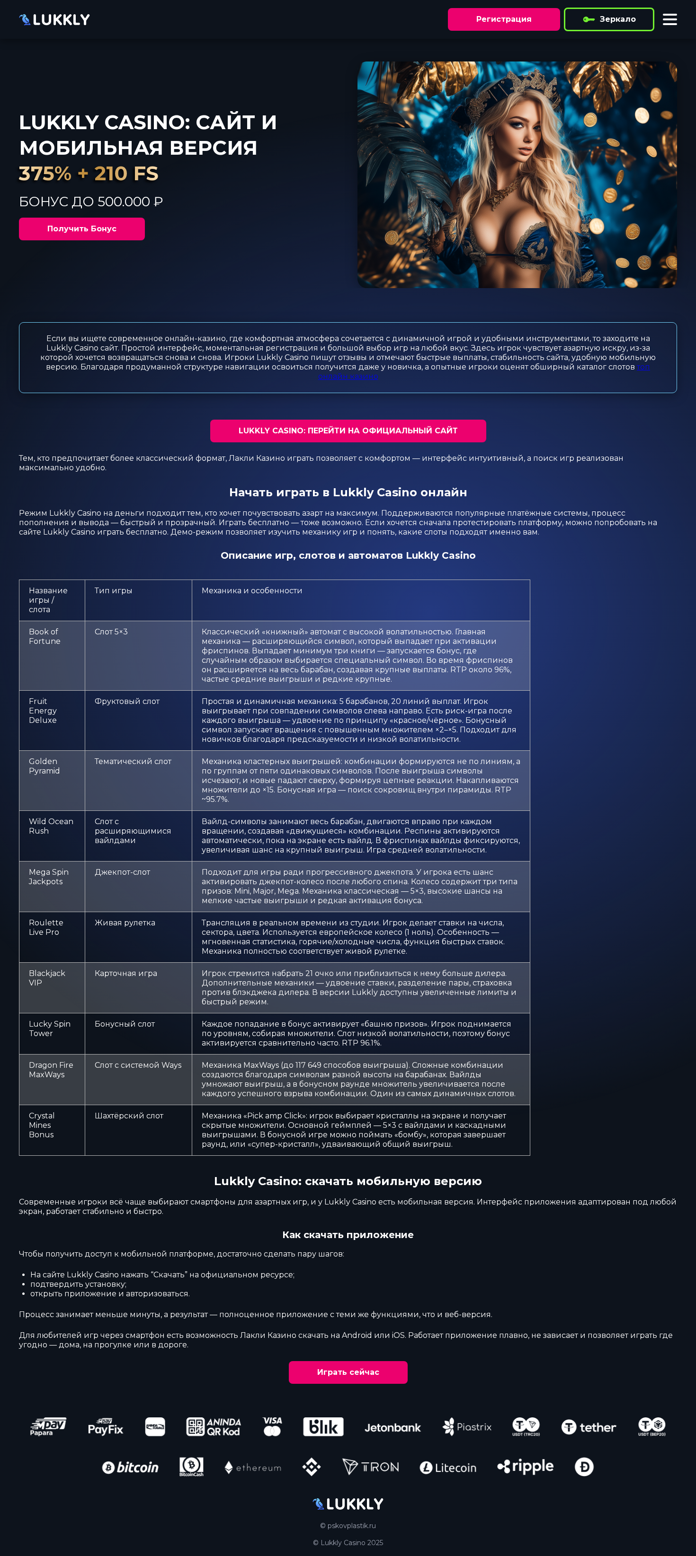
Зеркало (618, 19)
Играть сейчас (348, 1372)
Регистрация (504, 19)
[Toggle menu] (670, 19)
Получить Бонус (81, 228)
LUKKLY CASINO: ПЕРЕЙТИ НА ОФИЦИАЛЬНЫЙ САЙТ (348, 430)
